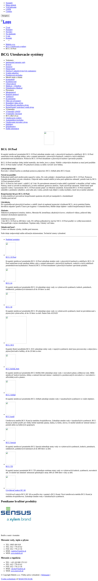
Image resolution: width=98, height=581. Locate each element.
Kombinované (11, 82)
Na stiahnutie (11, 34)
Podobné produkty (13, 239)
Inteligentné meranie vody (15, 62)
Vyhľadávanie (11, 7)
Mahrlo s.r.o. (10, 44)
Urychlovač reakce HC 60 (16, 490)
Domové (9, 67)
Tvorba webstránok (8, 579)
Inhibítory (9, 124)
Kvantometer (11, 99)
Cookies (9, 11)
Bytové (8, 65)
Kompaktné (10, 79)
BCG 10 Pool (11, 257)
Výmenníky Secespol (14, 114)
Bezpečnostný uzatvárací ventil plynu (20, 107)
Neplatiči (9, 3)
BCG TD (9, 466)
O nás (8, 36)
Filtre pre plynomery (13, 101)
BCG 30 (9, 307)
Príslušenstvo (11, 126)
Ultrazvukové (11, 84)
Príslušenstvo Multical (14, 88)
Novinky (9, 32)
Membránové (11, 92)
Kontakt (9, 38)
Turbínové (10, 97)
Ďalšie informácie (12, 129)
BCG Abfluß (11, 395)
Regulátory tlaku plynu (14, 103)
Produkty (9, 30)
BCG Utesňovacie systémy (16, 46)
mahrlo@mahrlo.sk (18, 551)
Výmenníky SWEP (13, 112)
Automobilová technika (14, 120)
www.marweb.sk (17, 571)
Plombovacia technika (14, 75)
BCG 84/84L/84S (12, 369)
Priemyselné (10, 69)
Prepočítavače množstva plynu (17, 105)
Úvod (8, 27)
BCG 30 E (10, 345)
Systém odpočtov (12, 73)
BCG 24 (9, 283)
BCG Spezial (11, 443)
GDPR (8, 9)
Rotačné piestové (12, 94)
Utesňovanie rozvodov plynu (17, 122)
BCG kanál (10, 417)
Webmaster (45, 575)
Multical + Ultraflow (13, 86)
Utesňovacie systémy (14, 118)
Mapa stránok (11, 5)
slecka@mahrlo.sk (18, 569)
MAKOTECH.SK (26, 579)
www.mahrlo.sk (17, 553)
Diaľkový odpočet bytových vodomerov (21, 71)
